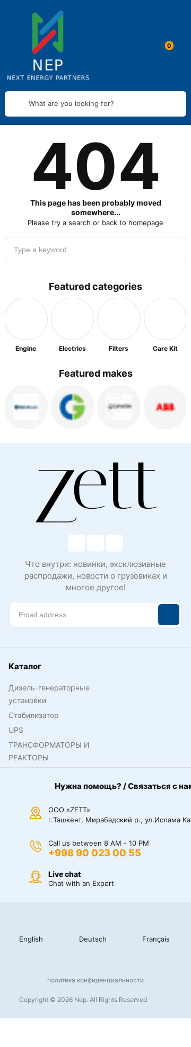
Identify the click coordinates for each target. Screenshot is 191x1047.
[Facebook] (76, 543)
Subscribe (168, 614)
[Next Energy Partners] (48, 45)
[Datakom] (119, 407)
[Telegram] (114, 543)
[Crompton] (72, 407)
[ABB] (165, 407)
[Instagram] (95, 543)
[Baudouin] (26, 407)
